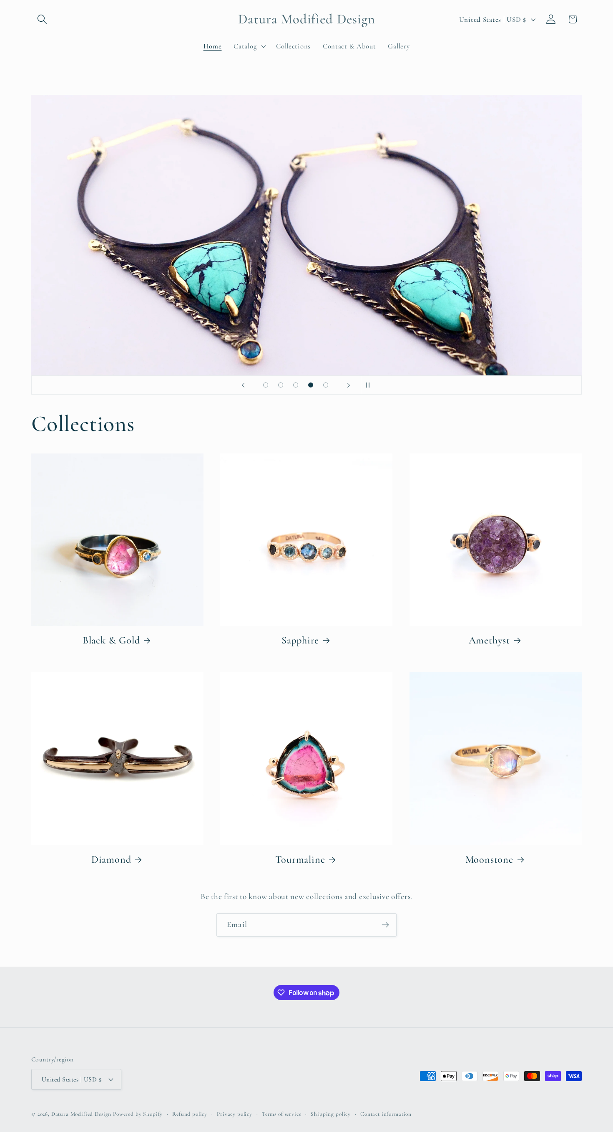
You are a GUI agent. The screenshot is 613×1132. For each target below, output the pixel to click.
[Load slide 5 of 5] (325, 385)
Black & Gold (111, 640)
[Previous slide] (243, 385)
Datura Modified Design (81, 1114)
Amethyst (489, 640)
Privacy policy (234, 1114)
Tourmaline (300, 859)
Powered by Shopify (138, 1114)
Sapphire (300, 640)
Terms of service (281, 1114)
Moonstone (489, 859)
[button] (42, 19)
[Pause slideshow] (370, 385)
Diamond (111, 859)
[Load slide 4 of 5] (310, 385)
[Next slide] (348, 385)
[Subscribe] (385, 925)
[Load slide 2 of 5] (280, 385)
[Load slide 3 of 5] (295, 385)
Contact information (386, 1114)
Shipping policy (331, 1114)
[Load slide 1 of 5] (265, 385)
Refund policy (189, 1114)
